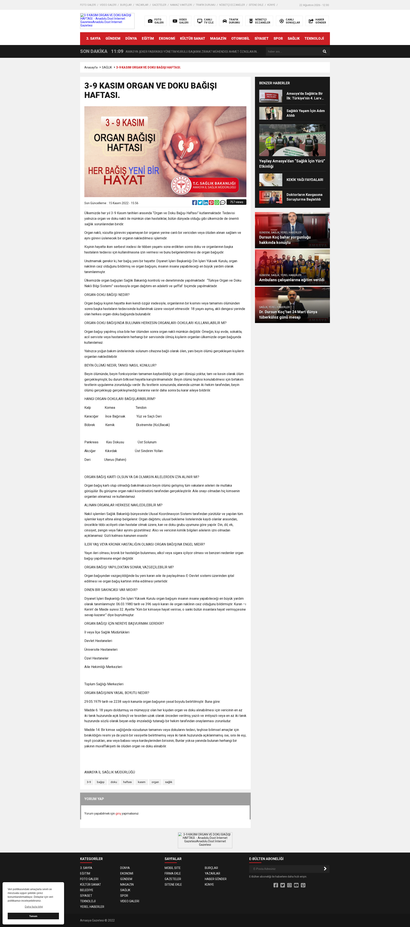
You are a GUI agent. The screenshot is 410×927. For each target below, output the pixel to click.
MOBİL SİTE (173, 868)
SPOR (278, 38)
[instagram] (289, 885)
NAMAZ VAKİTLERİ (181, 4)
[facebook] (195, 203)
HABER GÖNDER (216, 879)
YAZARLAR (142, 4)
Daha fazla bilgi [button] (34, 906)
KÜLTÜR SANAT (192, 38)
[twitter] (200, 203)
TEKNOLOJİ (314, 38)
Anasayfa (91, 67)
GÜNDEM (112, 38)
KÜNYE (271, 4)
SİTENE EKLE (256, 4)
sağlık (168, 782)
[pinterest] (211, 203)
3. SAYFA (93, 38)
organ (155, 782)
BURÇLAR (126, 4)
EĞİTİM (148, 38)
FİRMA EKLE (173, 873)
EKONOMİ (167, 38)
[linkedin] (206, 203)
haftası (127, 782)
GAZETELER (159, 4)
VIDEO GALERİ (108, 4)
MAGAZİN (218, 38)
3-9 (89, 782)
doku (114, 782)
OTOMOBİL (240, 38)
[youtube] (296, 885)
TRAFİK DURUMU (205, 4)
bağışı (100, 782)
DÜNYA (131, 38)
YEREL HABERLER (92, 906)
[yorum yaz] (223, 203)
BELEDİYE (86, 890)
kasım (141, 782)
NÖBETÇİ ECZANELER (232, 4)
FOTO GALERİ (88, 4)
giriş (118, 813)
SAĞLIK (294, 38)
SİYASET (262, 38)
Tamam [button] (33, 916)
